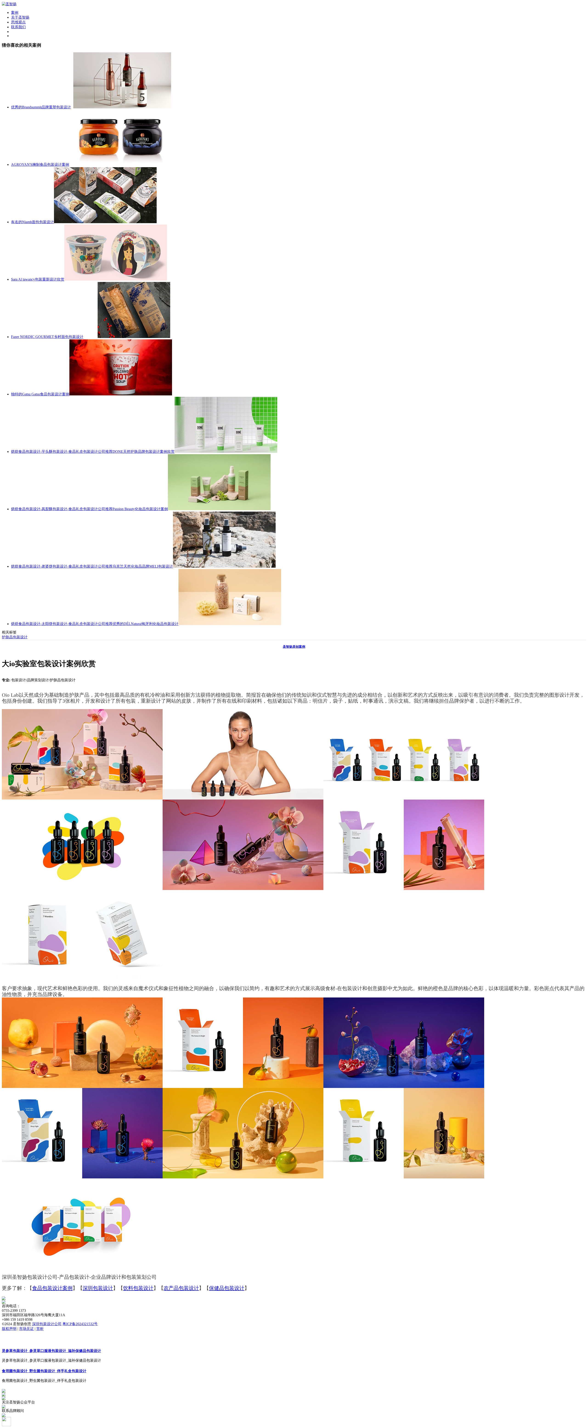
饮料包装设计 (138, 1288)
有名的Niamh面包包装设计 (32, 222)
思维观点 (18, 22)
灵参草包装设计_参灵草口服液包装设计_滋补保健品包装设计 (51, 1351)
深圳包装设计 (98, 1288)
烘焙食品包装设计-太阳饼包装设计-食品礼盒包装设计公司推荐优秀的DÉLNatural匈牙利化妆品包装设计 (94, 624)
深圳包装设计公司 (47, 1324)
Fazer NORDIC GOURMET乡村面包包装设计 (47, 337)
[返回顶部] (6, 1425)
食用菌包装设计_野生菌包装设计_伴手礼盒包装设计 (44, 1371)
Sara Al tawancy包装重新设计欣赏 (37, 279)
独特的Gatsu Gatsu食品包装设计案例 (40, 394)
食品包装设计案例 (52, 1288)
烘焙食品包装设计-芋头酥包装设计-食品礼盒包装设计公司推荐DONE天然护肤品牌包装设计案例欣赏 (93, 451)
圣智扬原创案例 (294, 646)
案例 (14, 12)
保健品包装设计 (226, 1288)
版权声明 (9, 1329)
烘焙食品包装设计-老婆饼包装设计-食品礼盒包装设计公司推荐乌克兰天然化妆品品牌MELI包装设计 (92, 566)
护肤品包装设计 (15, 637)
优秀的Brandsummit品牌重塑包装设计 (41, 107)
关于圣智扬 (20, 17)
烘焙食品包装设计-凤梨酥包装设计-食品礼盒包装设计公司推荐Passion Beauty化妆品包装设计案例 (89, 509)
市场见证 (26, 1329)
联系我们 (18, 27)
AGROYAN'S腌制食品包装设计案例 (40, 164)
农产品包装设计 (181, 1288)
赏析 (40, 1329)
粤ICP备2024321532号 (80, 1324)
